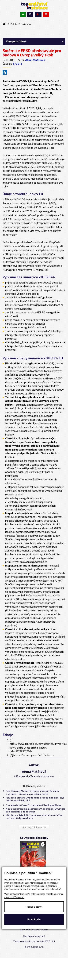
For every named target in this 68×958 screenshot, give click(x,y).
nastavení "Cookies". (14, 897)
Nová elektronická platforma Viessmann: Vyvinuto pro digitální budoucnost (35, 810)
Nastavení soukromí (34, 936)
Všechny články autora (34, 827)
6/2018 (17, 63)
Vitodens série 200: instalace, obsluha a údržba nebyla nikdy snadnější (34, 816)
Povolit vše (34, 919)
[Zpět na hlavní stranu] (34, 6)
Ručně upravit (34, 906)
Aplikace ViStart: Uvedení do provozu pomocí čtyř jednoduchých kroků (35, 799)
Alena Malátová (35, 59)
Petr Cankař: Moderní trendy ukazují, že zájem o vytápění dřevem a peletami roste (33, 792)
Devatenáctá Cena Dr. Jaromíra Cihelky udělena (33, 805)
